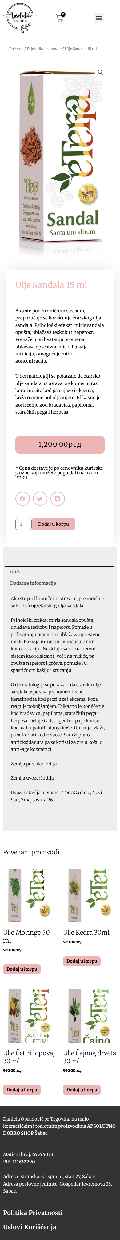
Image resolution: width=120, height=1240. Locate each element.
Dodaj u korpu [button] (21, 969)
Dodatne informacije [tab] (33, 583)
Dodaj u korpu (53, 524)
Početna (16, 48)
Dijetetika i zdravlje (44, 48)
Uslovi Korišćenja (29, 1227)
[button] (99, 18)
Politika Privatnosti (33, 1213)
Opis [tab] (15, 571)
